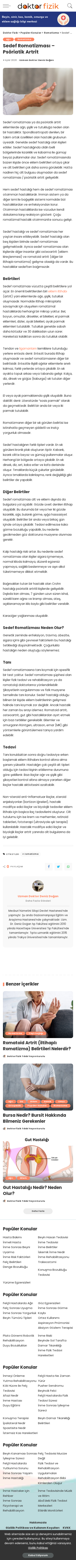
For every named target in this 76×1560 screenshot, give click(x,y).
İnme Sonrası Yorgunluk (19, 1313)
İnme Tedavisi (48, 1242)
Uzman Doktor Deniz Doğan (36, 60)
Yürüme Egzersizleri (16, 1282)
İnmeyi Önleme (14, 1376)
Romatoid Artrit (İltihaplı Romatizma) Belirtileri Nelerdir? (37, 1046)
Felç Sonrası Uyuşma (17, 1308)
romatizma (31, 853)
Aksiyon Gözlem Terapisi (55, 1328)
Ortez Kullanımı (48, 1318)
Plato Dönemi (12, 1336)
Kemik (47, 1101)
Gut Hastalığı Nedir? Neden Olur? (32, 1191)
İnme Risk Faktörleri (16, 1257)
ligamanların (28, 348)
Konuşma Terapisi (16, 1418)
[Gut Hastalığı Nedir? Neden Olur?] (38, 1159)
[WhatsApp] (68, 867)
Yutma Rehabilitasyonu (19, 1381)
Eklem (33, 1101)
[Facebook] (49, 867)
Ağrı (8, 39)
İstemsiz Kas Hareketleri (20, 1433)
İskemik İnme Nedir (51, 1252)
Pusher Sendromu (51, 1386)
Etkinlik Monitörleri (50, 1510)
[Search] (69, 6)
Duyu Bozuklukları (15, 1345)
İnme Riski (45, 1336)
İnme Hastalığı (13, 1478)
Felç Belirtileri (12, 1262)
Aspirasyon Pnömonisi (53, 1323)
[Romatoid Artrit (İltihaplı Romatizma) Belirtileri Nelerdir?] (38, 1014)
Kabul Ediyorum (38, 1555)
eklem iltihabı (57, 291)
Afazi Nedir (10, 1395)
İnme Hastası (12, 1400)
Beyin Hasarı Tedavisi (53, 1237)
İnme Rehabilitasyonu (53, 1257)
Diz (21, 1101)
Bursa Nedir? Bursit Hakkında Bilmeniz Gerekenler (34, 1118)
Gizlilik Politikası (38, 1548)
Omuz (61, 1101)
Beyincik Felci (47, 1391)
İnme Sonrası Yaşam (18, 1473)
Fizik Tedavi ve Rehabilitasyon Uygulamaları (48, 1468)
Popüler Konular (37, 1105)
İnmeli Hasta (12, 1242)
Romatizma (24, 39)
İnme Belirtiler (47, 1247)
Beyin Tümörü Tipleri (17, 1318)
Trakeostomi (47, 1262)
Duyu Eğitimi (11, 1405)
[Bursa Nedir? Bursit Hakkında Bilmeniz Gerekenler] (38, 1087)
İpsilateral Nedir (14, 1423)
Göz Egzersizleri (49, 1303)
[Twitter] (58, 867)
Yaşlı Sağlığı (36, 1033)
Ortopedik (14, 1105)
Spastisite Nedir (14, 1428)
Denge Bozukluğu (15, 1267)
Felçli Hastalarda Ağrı (18, 1303)
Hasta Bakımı (12, 1237)
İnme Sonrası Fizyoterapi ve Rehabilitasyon (13, 1505)
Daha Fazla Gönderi (38, 900)
